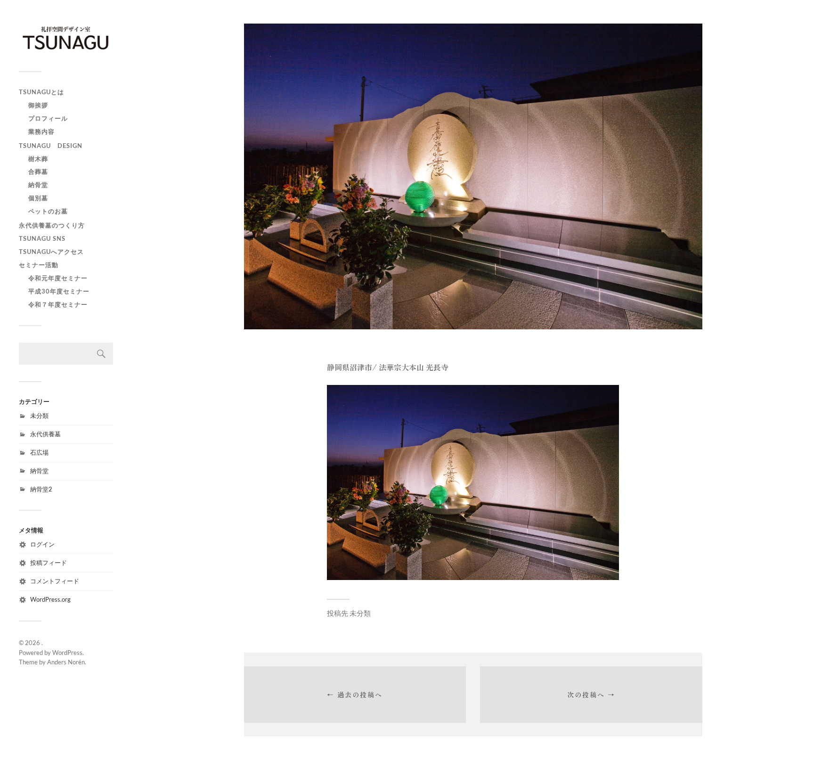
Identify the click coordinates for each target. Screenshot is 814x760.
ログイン (42, 544)
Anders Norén (66, 662)
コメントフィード (54, 581)
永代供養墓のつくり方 (52, 225)
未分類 (39, 415)
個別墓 (38, 198)
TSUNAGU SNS (42, 238)
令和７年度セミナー (58, 304)
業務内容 (41, 131)
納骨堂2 (41, 489)
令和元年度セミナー (58, 278)
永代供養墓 (45, 434)
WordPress (67, 652)
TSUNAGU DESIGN (50, 145)
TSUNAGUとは (41, 92)
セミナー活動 (38, 265)
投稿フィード (48, 562)
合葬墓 (38, 171)
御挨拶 (38, 105)
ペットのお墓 (48, 211)
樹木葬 (38, 159)
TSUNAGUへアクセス (51, 251)
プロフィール (48, 118)
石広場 (39, 452)
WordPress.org (50, 599)
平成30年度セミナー (59, 291)
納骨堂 (38, 184)
